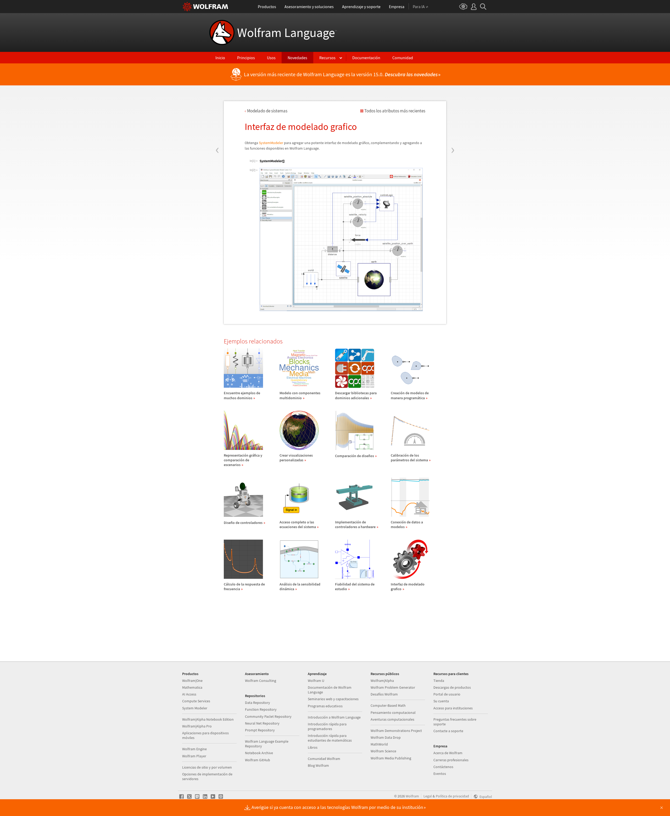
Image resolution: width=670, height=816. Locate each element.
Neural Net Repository (262, 723)
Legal (427, 796)
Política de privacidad (452, 796)
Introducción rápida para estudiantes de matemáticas (330, 738)
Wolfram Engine (194, 749)
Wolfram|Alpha (382, 680)
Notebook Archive (259, 753)
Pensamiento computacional (393, 712)
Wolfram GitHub (257, 760)
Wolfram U (316, 680)
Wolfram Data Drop (386, 737)
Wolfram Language (287, 32)
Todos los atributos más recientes (394, 111)
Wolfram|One (192, 680)
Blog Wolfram (318, 765)
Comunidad (402, 57)
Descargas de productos (452, 687)
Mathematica (192, 687)
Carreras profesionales (450, 760)
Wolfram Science (383, 751)
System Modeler (194, 708)
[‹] (217, 119)
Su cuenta (441, 701)
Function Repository (261, 709)
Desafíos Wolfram (384, 694)
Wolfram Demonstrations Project (396, 730)
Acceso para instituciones (453, 708)
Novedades (297, 57)
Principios (246, 57)
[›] (452, 119)
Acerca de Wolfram (447, 753)
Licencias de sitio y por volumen (207, 767)
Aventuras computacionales (392, 719)
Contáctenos (443, 766)
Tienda (438, 680)
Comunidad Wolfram (324, 758)
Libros (312, 747)
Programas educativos (325, 706)
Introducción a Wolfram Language (334, 717)
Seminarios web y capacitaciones (333, 699)
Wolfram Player (194, 756)
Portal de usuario (446, 694)
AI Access (189, 694)
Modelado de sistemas (267, 111)
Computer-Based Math (388, 705)
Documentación (366, 57)
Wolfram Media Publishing (391, 758)
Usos (271, 57)
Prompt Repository (260, 730)
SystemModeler (271, 142)
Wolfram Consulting (260, 680)
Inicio (220, 57)
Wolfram (412, 796)
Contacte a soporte (448, 731)
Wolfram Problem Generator (393, 687)
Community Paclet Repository (268, 716)
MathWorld (379, 744)
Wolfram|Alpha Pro (197, 726)
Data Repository (257, 702)
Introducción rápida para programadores (327, 726)
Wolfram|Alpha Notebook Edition (208, 719)
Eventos (439, 773)
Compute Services (196, 701)
